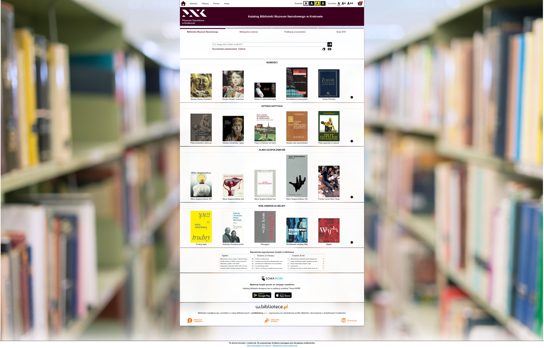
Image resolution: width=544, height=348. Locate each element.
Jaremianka (294, 266)
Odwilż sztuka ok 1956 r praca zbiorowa (233, 261)
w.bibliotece (258, 313)
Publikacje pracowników (295, 32)
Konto (227, 3)
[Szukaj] (329, 44)
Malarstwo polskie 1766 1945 (229, 263)
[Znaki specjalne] (329, 49)
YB (317, 3)
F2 (350, 3)
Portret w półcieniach (262, 259)
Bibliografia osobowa (249, 32)
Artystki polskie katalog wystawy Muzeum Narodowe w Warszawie (241, 268)
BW (312, 3)
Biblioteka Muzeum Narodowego (202, 32)
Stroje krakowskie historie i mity (301, 263)
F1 (343, 3)
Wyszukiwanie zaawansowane (224, 49)
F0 (339, 3)
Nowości (193, 3)
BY (323, 3)
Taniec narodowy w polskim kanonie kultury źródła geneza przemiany (277, 268)
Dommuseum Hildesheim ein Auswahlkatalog (269, 263)
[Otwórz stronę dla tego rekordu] (202, 86)
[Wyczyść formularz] (324, 49)
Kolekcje (241, 49)
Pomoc (216, 3)
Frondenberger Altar (261, 266)
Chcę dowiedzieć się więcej (259, 345)
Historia (205, 3)
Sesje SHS (341, 32)
